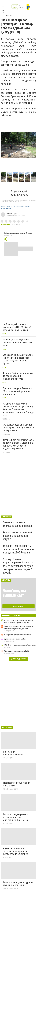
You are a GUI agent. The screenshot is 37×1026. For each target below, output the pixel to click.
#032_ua (9, 207)
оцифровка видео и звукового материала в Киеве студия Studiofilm (15, 851)
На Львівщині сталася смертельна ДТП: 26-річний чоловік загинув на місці (16, 327)
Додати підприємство (18, 659)
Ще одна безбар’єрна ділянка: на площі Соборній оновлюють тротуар (18, 376)
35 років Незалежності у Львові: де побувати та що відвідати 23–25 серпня (18, 549)
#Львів (3, 207)
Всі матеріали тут (18, 606)
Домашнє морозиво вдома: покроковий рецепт (18, 524)
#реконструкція (18, 207)
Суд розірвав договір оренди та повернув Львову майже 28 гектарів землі (18, 427)
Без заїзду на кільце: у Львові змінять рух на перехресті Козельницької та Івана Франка (17, 359)
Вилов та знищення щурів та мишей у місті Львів (18, 884)
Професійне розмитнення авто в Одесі (16, 784)
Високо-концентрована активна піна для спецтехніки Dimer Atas (15, 817)
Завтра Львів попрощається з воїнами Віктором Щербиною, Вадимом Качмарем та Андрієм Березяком (18, 444)
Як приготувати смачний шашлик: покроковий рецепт (17, 536)
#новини (8, 208)
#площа (27, 207)
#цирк (3, 208)
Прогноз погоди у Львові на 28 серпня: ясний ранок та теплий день (17, 391)
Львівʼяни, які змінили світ (14, 593)
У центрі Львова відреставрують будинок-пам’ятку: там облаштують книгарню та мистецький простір (18, 565)
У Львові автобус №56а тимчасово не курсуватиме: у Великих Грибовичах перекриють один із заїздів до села (18, 409)
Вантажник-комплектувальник (13, 753)
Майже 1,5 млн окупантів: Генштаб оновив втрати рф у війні (17, 342)
